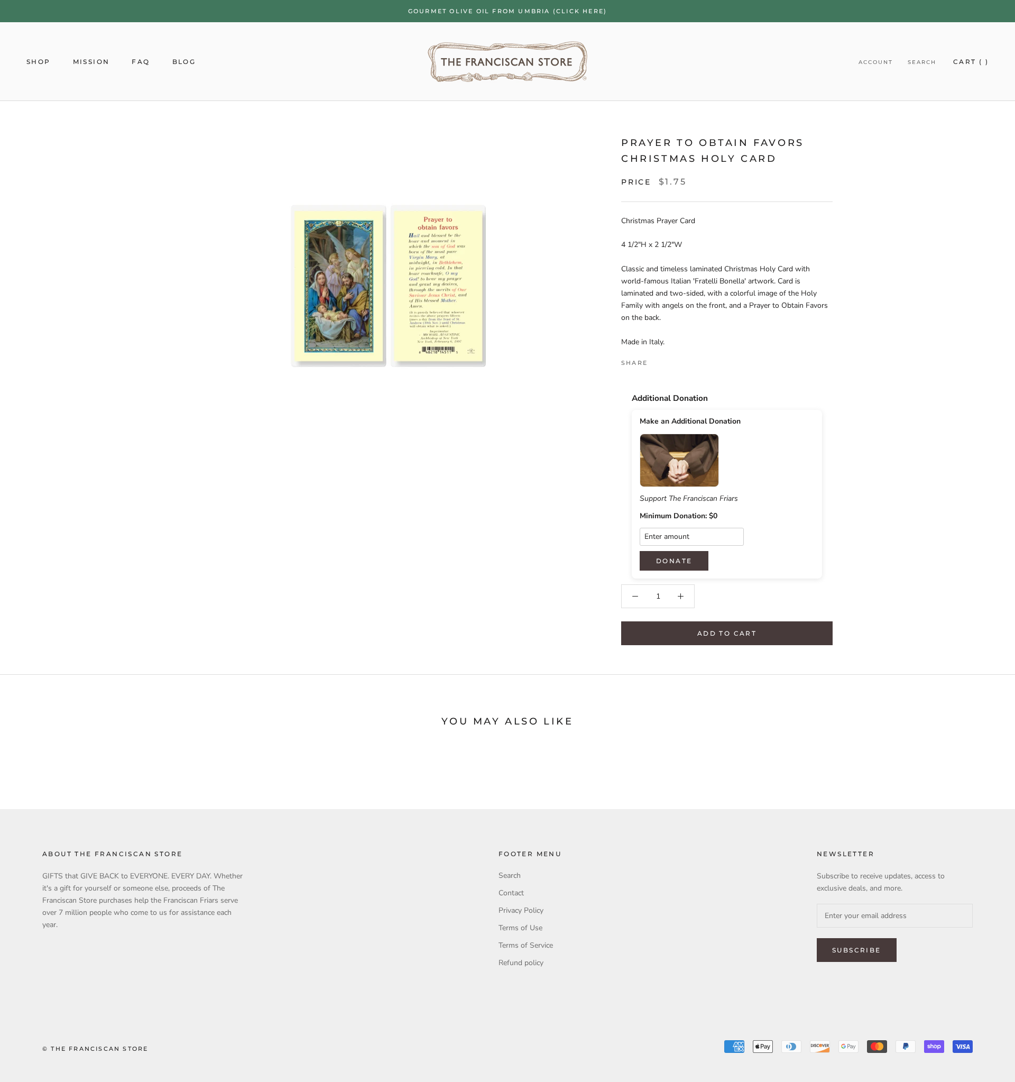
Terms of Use (520, 928)
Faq (141, 62)
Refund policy (521, 963)
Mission (91, 62)
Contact (511, 893)
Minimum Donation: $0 (678, 516)
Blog (184, 62)
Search (922, 62)
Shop (38, 62)
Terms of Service (526, 945)
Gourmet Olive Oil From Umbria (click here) (507, 11)
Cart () (971, 62)
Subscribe (856, 950)
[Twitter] (671, 360)
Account (876, 62)
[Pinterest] (685, 360)
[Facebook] (657, 360)
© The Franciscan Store (95, 1048)
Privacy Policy (521, 910)
